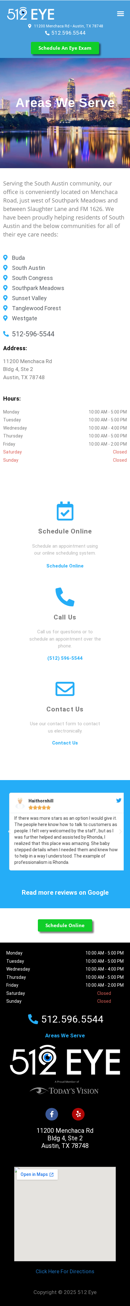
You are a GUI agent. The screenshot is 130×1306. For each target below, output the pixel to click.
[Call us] (65, 597)
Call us (65, 617)
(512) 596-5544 (65, 658)
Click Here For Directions (65, 1271)
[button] (120, 13)
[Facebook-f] (51, 1114)
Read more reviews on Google (65, 892)
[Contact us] (65, 689)
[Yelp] (78, 1114)
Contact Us (65, 743)
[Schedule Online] (65, 511)
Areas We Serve (65, 1035)
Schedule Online (65, 531)
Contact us (65, 709)
